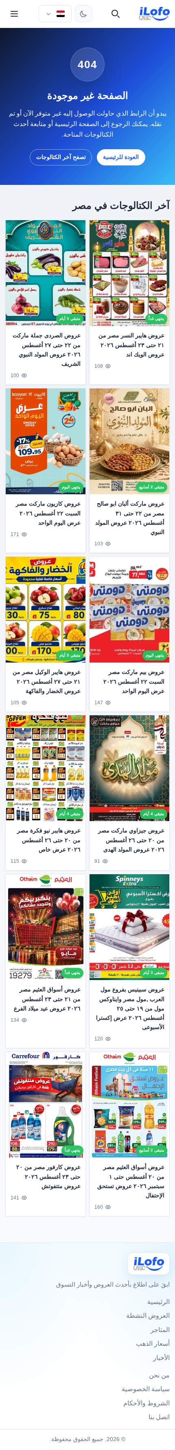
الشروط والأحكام (146, 1403)
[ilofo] (154, 14)
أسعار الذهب (153, 1343)
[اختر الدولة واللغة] (55, 13)
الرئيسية (158, 1301)
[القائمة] (14, 14)
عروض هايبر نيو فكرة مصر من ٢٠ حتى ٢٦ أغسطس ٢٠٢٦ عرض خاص (49, 840)
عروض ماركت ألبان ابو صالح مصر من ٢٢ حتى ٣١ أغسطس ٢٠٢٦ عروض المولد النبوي (129, 517)
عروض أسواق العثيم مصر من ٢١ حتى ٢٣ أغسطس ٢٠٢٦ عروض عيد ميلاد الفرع (47, 999)
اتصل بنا (159, 1417)
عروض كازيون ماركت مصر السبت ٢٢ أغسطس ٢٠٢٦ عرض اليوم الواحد (48, 513)
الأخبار (161, 1357)
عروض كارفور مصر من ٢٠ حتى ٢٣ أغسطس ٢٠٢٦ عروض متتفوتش (48, 1176)
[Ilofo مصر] (148, 1264)
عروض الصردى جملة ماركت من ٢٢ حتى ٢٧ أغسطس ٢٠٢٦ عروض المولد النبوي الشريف (47, 349)
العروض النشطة (148, 1315)
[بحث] (115, 14)
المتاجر (160, 1329)
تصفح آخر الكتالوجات (61, 157)
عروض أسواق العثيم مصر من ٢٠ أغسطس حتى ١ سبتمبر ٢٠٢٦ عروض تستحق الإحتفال (130, 1181)
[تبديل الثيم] (83, 13)
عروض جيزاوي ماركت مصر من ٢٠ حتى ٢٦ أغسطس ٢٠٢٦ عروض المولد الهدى (131, 840)
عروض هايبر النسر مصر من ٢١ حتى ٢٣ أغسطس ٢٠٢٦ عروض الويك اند (131, 344)
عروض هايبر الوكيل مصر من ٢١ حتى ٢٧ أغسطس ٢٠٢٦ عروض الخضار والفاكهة (47, 681)
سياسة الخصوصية (146, 1389)
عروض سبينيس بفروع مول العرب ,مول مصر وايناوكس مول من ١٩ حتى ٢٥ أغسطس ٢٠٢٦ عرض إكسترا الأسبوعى (130, 1008)
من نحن (159, 1375)
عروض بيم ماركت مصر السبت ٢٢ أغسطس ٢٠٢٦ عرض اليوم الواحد (133, 681)
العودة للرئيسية (121, 157)
